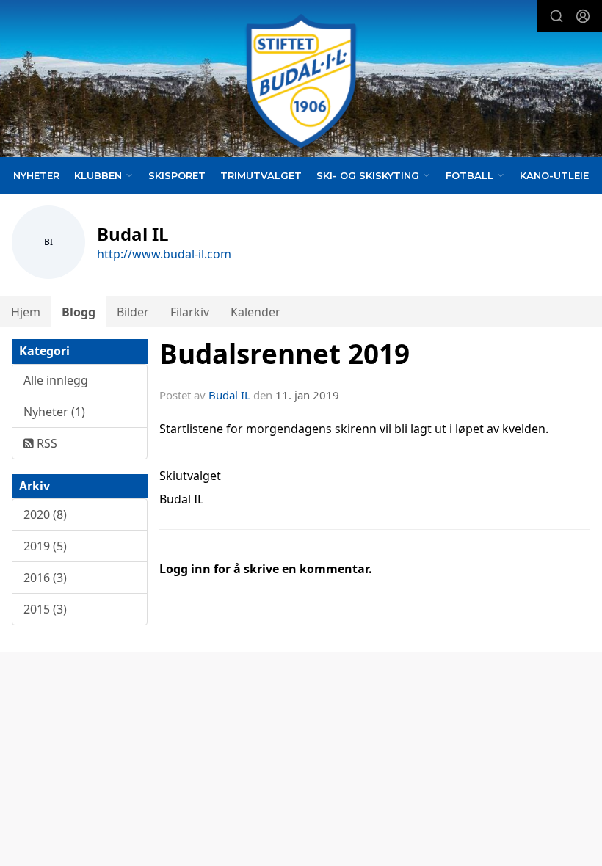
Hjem (25, 312)
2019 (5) (45, 546)
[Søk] (556, 16)
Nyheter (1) (54, 412)
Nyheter (36, 175)
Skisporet (177, 175)
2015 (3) (45, 609)
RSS (45, 443)
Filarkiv (189, 312)
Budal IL (229, 394)
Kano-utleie (554, 175)
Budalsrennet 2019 (284, 353)
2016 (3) (45, 578)
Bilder (133, 312)
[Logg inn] (583, 16)
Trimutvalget (261, 175)
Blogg (78, 312)
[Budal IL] (301, 81)
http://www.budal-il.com (164, 254)
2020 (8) (45, 514)
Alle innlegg (55, 380)
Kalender (255, 312)
